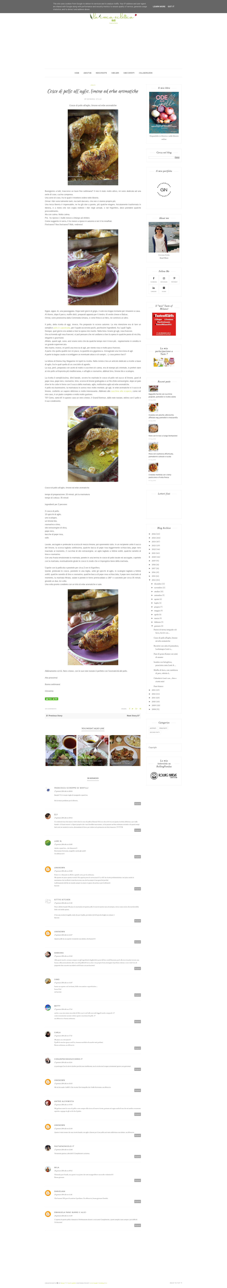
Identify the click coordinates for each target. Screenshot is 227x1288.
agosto (156, 599)
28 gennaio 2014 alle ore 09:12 (63, 1171)
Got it (171, 6)
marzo (156, 618)
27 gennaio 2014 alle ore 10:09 (63, 844)
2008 (154, 709)
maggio (157, 610)
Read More (164, 258)
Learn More (159, 6)
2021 (153, 553)
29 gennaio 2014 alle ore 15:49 (63, 1216)
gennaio (157, 626)
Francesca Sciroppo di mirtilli (71, 788)
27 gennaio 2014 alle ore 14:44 (63, 956)
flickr (164, 291)
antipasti (153, 728)
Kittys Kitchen (62, 899)
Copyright (153, 747)
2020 (154, 557)
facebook (154, 282)
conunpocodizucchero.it (68, 1059)
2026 (154, 534)
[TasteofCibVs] (164, 335)
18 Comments (50, 709)
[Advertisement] (113, 42)
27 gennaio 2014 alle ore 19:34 (63, 1105)
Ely (56, 814)
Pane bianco (158, 686)
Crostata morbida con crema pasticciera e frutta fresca (160, 476)
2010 (154, 701)
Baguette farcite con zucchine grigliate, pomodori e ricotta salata (162, 395)
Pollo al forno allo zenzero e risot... (122, 762)
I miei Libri (115, 73)
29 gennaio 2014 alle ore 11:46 (63, 1195)
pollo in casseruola (61, 328)
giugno (157, 607)
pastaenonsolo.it (64, 1146)
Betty (57, 1006)
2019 (153, 560)
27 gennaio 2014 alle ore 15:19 (63, 983)
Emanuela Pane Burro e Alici (70, 1212)
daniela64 (59, 1191)
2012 (153, 694)
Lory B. (58, 841)
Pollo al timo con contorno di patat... (90, 762)
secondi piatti (155, 732)
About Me (87, 73)
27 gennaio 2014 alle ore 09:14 (63, 818)
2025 (154, 538)
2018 (153, 564)
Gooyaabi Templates (98, 1283)
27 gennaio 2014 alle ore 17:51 (63, 1036)
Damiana (59, 953)
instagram (164, 282)
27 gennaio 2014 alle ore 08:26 (63, 791)
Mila (56, 1167)
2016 (153, 572)
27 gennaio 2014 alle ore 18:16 (63, 1062)
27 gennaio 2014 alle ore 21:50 (63, 1129)
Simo (57, 979)
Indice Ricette (101, 73)
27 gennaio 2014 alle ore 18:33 (63, 1083)
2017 (153, 568)
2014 (153, 580)
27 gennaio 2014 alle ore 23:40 (63, 1150)
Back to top (175, 1283)
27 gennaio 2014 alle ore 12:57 (63, 935)
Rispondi (137, 803)
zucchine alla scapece (121, 391)
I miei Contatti (128, 73)
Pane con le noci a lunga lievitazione (163, 436)
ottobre (157, 591)
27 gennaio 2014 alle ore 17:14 (63, 1009)
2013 (153, 690)
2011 (153, 697)
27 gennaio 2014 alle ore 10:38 (63, 871)
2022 (154, 549)
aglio (93, 85)
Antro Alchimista (64, 1101)
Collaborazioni (145, 73)
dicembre (158, 584)
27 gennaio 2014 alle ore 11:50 (63, 903)
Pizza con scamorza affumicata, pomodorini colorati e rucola (161, 455)
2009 (154, 705)
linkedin (153, 291)
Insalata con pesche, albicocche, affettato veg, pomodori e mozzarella (163, 416)
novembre (158, 587)
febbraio (157, 622)
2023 (154, 545)
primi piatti (163, 728)
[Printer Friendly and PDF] (51, 699)
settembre (158, 595)
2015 (153, 576)
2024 (154, 541)
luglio (156, 603)
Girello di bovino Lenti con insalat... (59, 762)
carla (57, 1032)
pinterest (174, 282)
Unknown (59, 867)
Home (77, 73)
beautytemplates (68, 1283)
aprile (156, 614)
